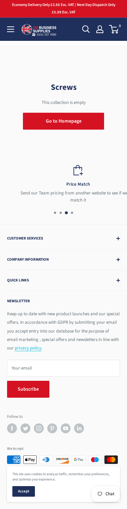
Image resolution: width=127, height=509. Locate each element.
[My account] (99, 29)
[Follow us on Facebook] (12, 428)
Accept (23, 491)
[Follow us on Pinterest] (52, 428)
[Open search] (86, 29)
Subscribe (28, 389)
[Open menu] (10, 29)
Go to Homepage (63, 121)
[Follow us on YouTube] (66, 428)
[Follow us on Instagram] (39, 428)
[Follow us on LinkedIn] (79, 428)
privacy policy (28, 348)
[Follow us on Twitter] (25, 428)
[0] (114, 29)
